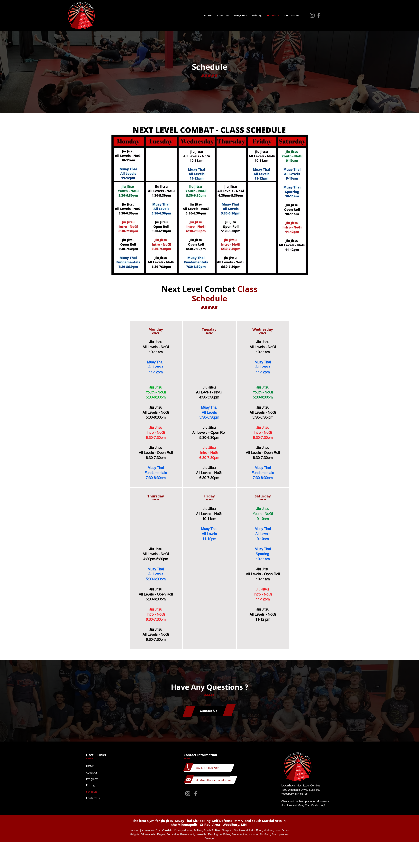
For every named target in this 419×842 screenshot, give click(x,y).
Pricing (90, 785)
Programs (92, 779)
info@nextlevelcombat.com (213, 780)
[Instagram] (312, 15)
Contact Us (93, 798)
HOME (90, 766)
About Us (92, 772)
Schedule (91, 791)
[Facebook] (319, 15)
